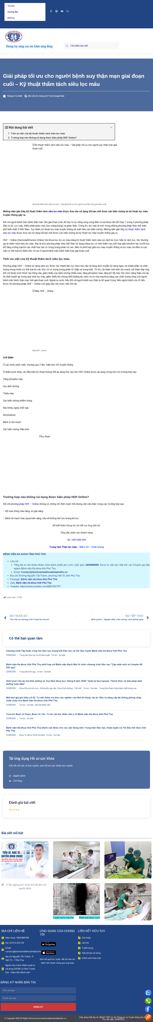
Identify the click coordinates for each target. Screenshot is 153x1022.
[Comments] (67, 11)
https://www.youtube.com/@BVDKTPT (40, 586)
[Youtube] (62, 11)
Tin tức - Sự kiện (58, 655)
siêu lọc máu (55, 211)
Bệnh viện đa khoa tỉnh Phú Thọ (39, 579)
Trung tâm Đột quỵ (27, 672)
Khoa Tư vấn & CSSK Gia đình (32, 735)
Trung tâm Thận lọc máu (63, 547)
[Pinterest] (56, 11)
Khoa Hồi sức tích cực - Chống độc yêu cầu (37, 688)
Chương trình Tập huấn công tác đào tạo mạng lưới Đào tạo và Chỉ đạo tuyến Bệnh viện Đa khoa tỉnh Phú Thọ (66, 651)
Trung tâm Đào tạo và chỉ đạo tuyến (34, 655)
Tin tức (11, 6)
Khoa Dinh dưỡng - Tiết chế (69, 688)
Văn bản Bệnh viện (42, 705)
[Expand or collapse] (111, 127)
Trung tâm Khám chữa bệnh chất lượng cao (118, 688)
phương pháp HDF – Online (24, 504)
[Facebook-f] (51, 11)
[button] (20, 867)
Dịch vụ (10, 18)
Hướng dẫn (12, 12)
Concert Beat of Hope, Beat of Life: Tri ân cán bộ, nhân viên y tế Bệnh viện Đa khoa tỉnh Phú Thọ (59, 714)
